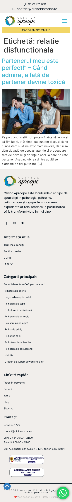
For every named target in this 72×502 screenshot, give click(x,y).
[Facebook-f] (7, 223)
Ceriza (54, 496)
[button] (64, 21)
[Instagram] (14, 223)
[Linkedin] (22, 223)
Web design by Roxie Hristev (32, 496)
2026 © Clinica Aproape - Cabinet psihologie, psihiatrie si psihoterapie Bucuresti (36, 491)
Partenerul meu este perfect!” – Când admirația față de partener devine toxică (33, 71)
